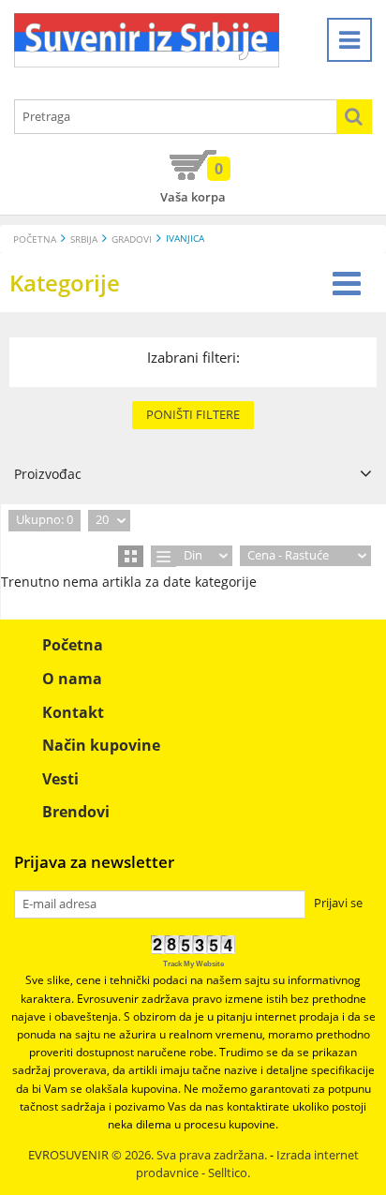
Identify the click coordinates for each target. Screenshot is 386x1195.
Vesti (60, 779)
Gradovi (131, 239)
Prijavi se (338, 903)
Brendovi (76, 811)
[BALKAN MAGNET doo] (146, 40)
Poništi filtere (193, 414)
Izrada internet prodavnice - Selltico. (247, 1164)
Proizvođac (48, 474)
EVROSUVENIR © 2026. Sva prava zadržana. (147, 1155)
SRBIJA (83, 239)
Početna (34, 239)
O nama (72, 678)
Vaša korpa (193, 181)
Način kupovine (101, 745)
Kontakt (73, 712)
